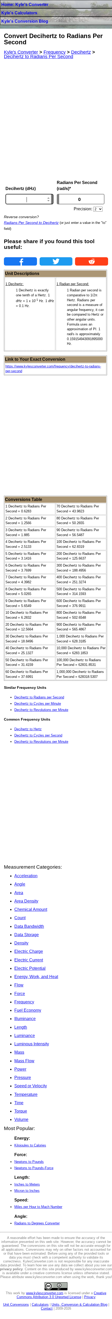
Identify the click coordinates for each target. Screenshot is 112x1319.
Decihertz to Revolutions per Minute (41, 710)
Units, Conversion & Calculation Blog (79, 1304)
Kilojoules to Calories (30, 1145)
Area (18, 893)
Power (20, 1069)
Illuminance (25, 1018)
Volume (21, 1119)
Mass (19, 1052)
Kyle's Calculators (19, 13)
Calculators (40, 1304)
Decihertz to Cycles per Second (38, 735)
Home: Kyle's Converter (24, 4)
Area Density (26, 901)
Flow (18, 985)
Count (20, 918)
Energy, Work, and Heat (36, 976)
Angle (19, 884)
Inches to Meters (27, 1184)
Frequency (24, 1002)
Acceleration (26, 876)
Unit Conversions (16, 1304)
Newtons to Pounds (29, 1162)
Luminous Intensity (31, 1044)
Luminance (24, 1035)
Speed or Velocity (30, 1086)
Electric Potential (30, 968)
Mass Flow (24, 1061)
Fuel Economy (27, 1010)
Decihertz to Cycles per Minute (37, 703)
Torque (20, 1111)
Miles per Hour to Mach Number (38, 1207)
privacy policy (11, 1269)
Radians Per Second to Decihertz (31, 222)
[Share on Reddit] (91, 261)
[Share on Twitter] (56, 261)
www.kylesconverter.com (44, 1293)
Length (20, 1027)
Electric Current (28, 960)
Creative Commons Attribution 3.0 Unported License (62, 1295)
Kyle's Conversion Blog (24, 21)
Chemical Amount (30, 909)
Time (18, 1103)
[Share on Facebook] (20, 261)
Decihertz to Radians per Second (39, 697)
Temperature (26, 1094)
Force (19, 993)
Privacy (90, 1297)
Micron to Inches (27, 1191)
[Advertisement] (56, 120)
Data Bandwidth (29, 926)
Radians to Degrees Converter (37, 1223)
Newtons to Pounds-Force (33, 1168)
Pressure (22, 1077)
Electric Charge (28, 951)
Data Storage (26, 934)
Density (21, 943)
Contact (47, 1308)
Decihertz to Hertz (28, 729)
